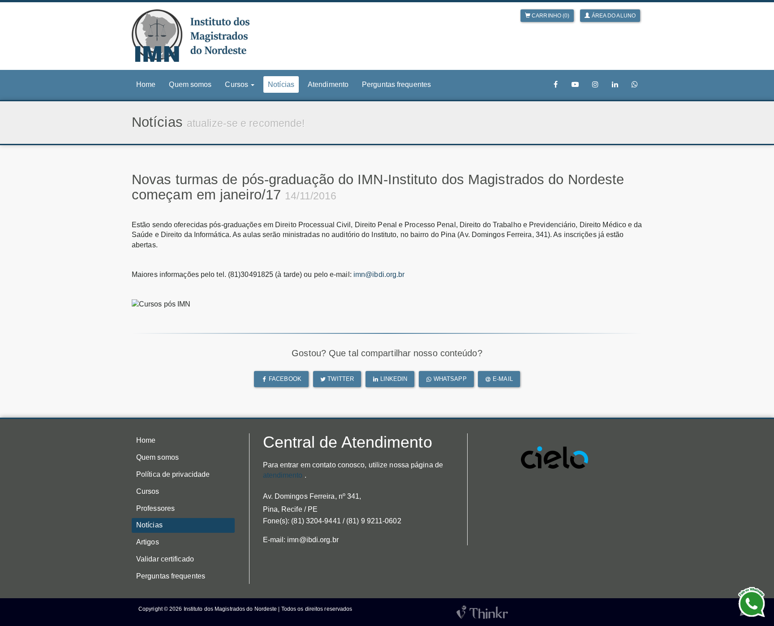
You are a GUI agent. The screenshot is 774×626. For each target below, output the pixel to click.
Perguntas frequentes (396, 84)
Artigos (147, 542)
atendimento (283, 475)
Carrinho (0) (549, 16)
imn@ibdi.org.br (379, 274)
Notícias (281, 84)
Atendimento (328, 84)
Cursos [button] (237, 84)
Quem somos (190, 84)
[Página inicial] (190, 35)
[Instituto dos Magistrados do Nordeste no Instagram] (595, 84)
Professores (155, 508)
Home (145, 84)
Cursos (147, 491)
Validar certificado (165, 559)
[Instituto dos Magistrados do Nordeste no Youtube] (575, 84)
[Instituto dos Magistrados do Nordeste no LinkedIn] (615, 84)
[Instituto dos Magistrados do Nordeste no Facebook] (556, 84)
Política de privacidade (173, 474)
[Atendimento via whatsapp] (634, 84)
